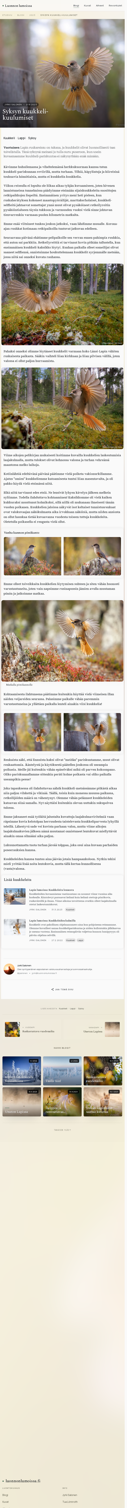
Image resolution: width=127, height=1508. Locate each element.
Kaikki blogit (62, 1048)
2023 (32, 15)
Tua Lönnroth (70, 1502)
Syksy (32, 138)
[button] (62, 304)
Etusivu (7, 15)
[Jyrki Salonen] (9, 969)
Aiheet (100, 5)
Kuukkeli (9, 138)
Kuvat (87, 5)
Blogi (76, 5)
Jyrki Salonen (24, 965)
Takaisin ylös (62, 1130)
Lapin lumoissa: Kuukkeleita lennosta (51, 890)
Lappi (21, 138)
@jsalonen (22, 973)
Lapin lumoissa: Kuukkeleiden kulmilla (52, 921)
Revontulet (115, 5)
